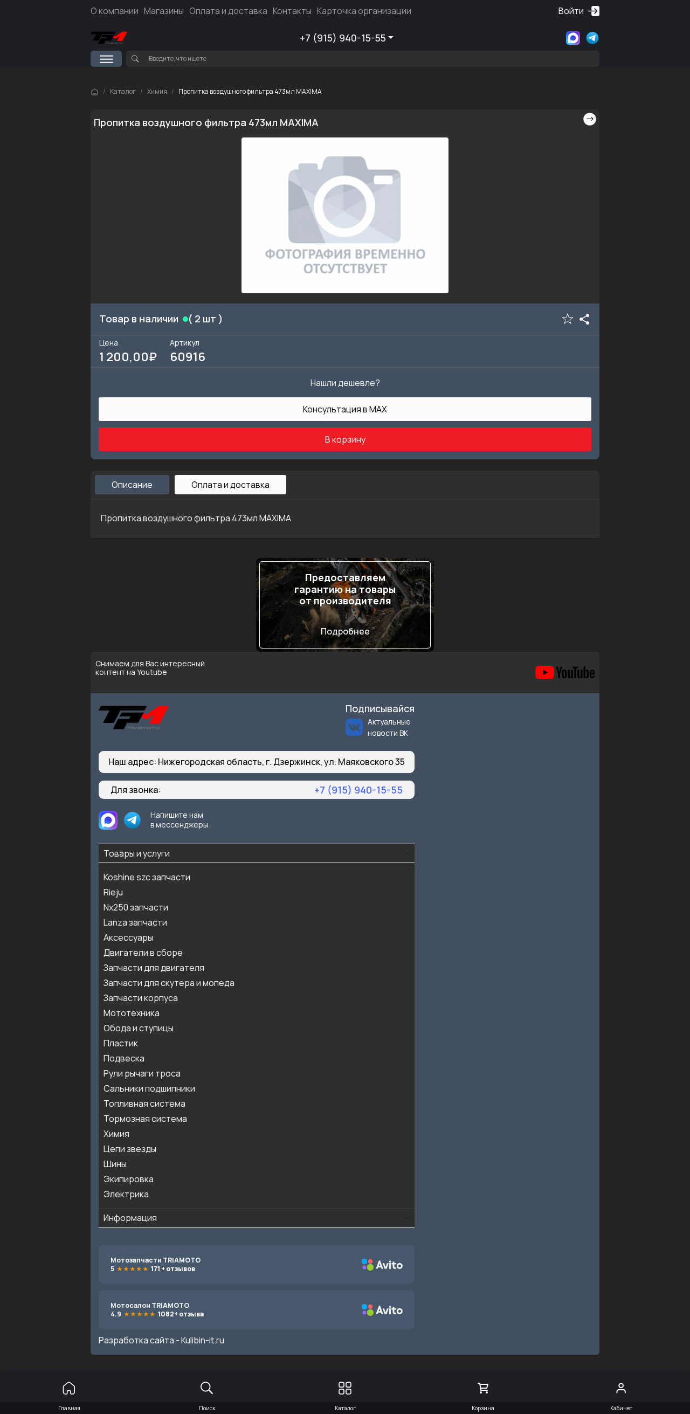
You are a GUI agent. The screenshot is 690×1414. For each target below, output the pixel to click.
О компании (115, 11)
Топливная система (144, 1103)
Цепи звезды (130, 1149)
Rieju (113, 892)
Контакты (292, 11)
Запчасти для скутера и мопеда (169, 983)
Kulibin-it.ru (202, 1340)
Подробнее (345, 631)
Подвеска (124, 1058)
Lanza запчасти (135, 922)
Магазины (164, 11)
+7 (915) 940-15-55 (343, 37)
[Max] (573, 38)
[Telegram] (592, 38)
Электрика (126, 1194)
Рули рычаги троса (142, 1073)
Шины (115, 1164)
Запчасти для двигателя (154, 968)
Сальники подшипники (149, 1088)
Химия (157, 91)
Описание (132, 485)
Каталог (123, 91)
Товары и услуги (137, 853)
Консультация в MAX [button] (345, 409)
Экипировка (129, 1179)
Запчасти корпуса (141, 998)
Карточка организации (364, 11)
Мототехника (132, 1013)
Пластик (121, 1043)
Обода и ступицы (139, 1028)
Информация (130, 1218)
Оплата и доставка (228, 11)
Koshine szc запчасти (147, 877)
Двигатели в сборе (143, 952)
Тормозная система (145, 1119)
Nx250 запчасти (136, 907)
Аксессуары (128, 937)
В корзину (345, 439)
